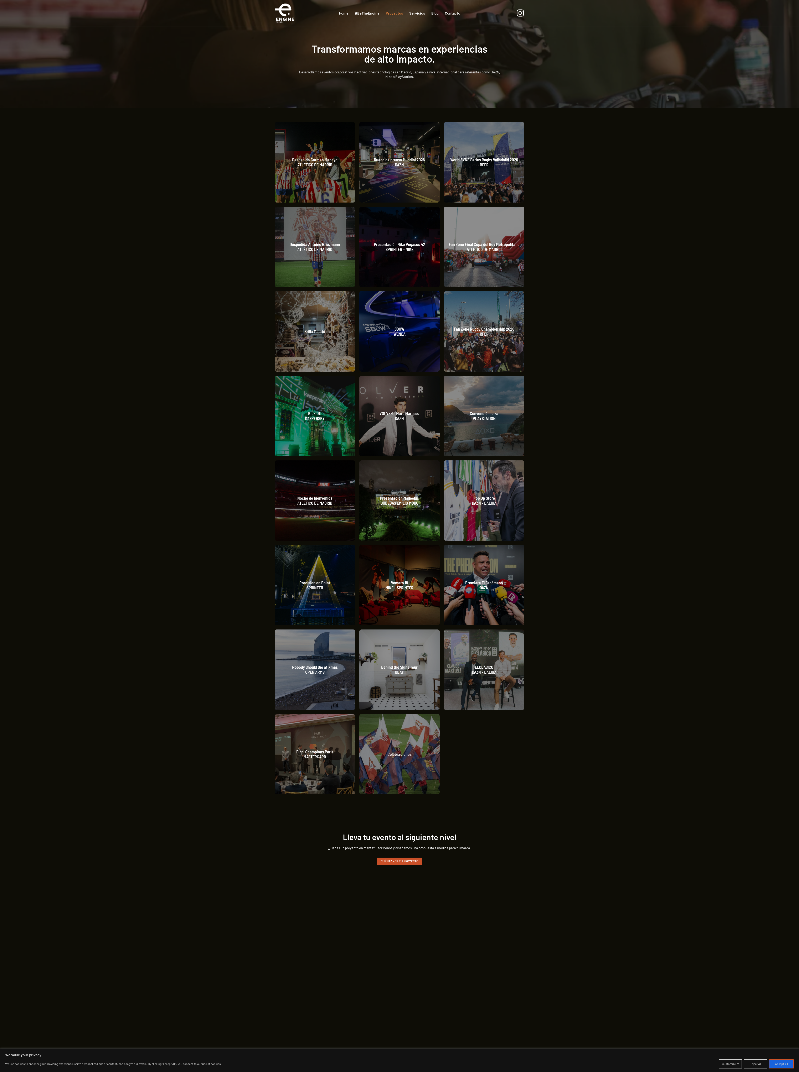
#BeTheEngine (367, 13)
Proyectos (394, 13)
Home (344, 13)
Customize (729, 1064)
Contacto (452, 13)
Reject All (755, 1064)
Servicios (417, 13)
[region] (399, 1060)
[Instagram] (520, 13)
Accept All (781, 1064)
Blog (435, 13)
